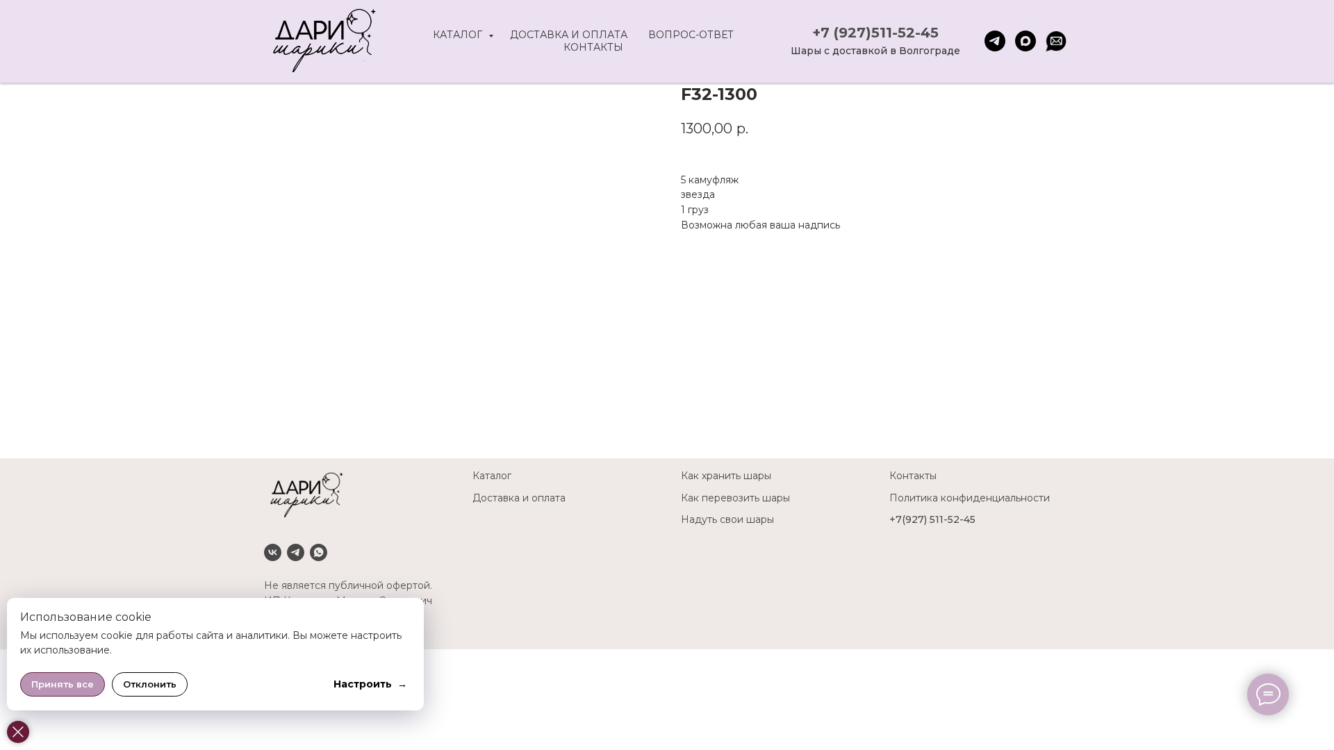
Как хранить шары (726, 475)
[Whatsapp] (318, 552)
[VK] (272, 552)
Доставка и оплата (568, 34)
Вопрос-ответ (691, 34)
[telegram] (995, 41)
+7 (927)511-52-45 (875, 32)
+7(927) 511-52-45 (932, 519)
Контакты (593, 47)
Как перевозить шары (735, 498)
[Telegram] (295, 552)
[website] (1056, 41)
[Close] (18, 732)
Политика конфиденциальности (969, 498)
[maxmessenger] (1025, 41)
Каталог (459, 34)
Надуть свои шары (727, 519)
